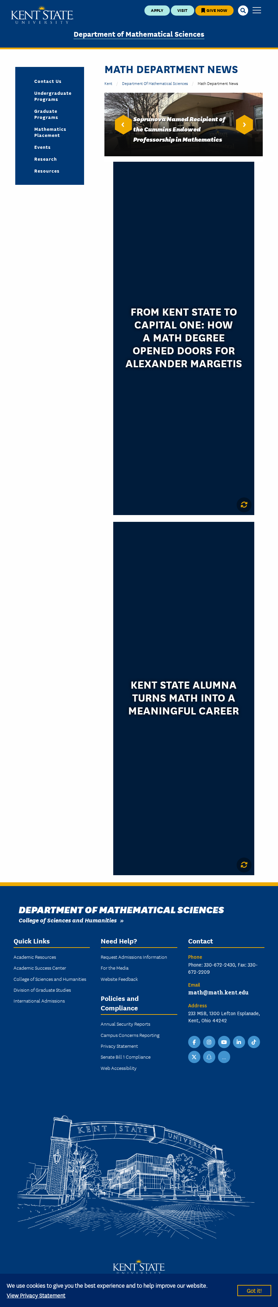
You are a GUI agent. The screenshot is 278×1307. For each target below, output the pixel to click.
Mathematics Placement (50, 132)
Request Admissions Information (134, 956)
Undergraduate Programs (53, 96)
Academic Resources (35, 956)
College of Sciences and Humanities (68, 920)
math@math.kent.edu (218, 992)
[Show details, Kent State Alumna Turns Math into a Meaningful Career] (244, 865)
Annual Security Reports (125, 1023)
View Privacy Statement (36, 1295)
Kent (108, 83)
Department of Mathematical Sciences (139, 33)
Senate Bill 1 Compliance (126, 1056)
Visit (182, 10)
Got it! (254, 1290)
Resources (47, 170)
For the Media (114, 967)
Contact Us (48, 81)
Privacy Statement (119, 1045)
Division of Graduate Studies (42, 989)
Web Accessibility (119, 1068)
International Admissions (39, 1000)
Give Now (216, 10)
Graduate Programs (46, 114)
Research (45, 159)
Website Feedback (119, 979)
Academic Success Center (40, 967)
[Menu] (257, 10)
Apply (157, 10)
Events (42, 147)
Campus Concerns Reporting (130, 1035)
